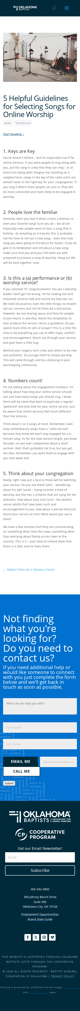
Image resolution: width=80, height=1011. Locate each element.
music (7, 123)
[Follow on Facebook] (27, 937)
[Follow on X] (36, 937)
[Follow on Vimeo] (52, 937)
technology (23, 123)
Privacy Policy (62, 976)
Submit (9, 783)
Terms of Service (39, 992)
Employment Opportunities (40, 914)
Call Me (21, 771)
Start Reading (13, 134)
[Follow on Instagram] (44, 937)
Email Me (20, 761)
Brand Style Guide (40, 919)
